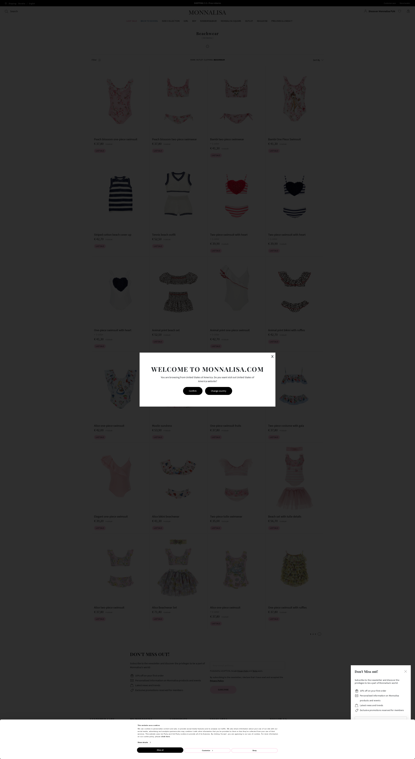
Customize (206, 750)
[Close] (405, 671)
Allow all (160, 750)
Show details (143, 742)
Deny (255, 750)
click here (165, 736)
